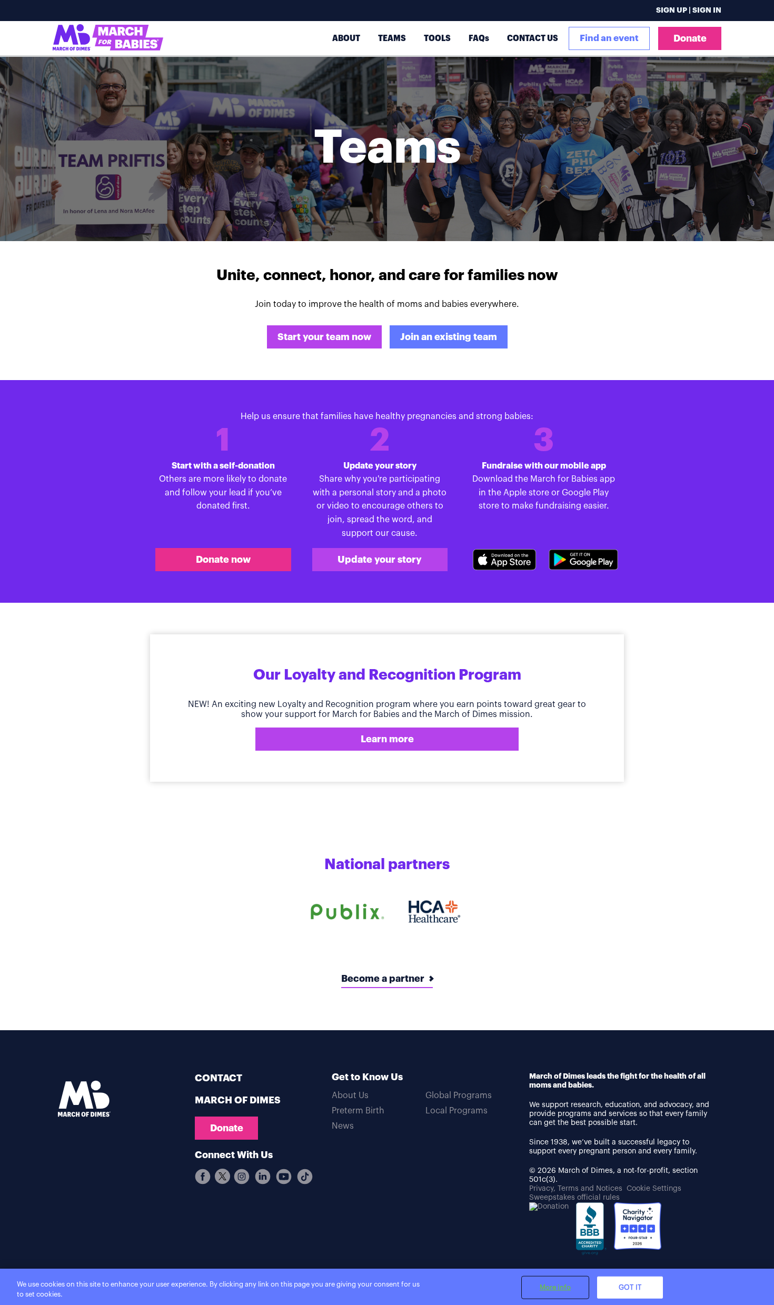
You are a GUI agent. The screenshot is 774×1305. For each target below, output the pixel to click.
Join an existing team (448, 337)
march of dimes (238, 1100)
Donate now (223, 559)
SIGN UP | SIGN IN (688, 10)
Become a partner (382, 978)
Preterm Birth (358, 1111)
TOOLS (437, 38)
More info (555, 1287)
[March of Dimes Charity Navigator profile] (637, 1227)
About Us (350, 1095)
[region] (387, 1287)
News (343, 1126)
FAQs (479, 38)
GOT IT (630, 1287)
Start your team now (324, 337)
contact (218, 1078)
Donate (690, 38)
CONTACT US (532, 38)
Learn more (387, 739)
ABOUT (346, 38)
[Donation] (549, 1206)
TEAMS (392, 38)
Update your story (380, 559)
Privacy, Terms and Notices (575, 1188)
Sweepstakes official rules (574, 1197)
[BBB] (591, 1232)
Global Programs (458, 1095)
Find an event (609, 38)
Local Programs (456, 1111)
